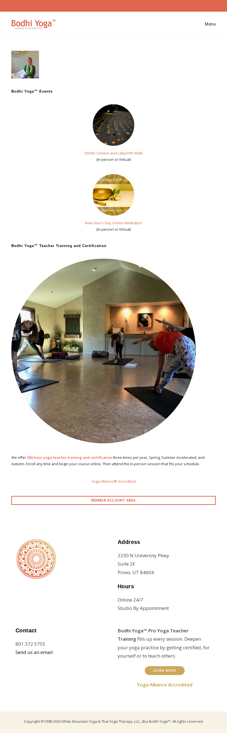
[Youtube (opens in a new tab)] (127, 5)
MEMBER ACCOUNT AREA (113, 500)
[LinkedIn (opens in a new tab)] (119, 5)
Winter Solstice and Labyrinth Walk (113, 153)
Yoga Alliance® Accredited (114, 481)
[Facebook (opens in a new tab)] (101, 5)
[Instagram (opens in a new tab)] (110, 5)
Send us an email (34, 652)
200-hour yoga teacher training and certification (69, 457)
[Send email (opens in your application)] (135, 5)
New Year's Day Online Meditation (113, 222)
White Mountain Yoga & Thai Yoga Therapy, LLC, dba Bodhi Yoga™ (116, 721)
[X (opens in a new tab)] (92, 5)
